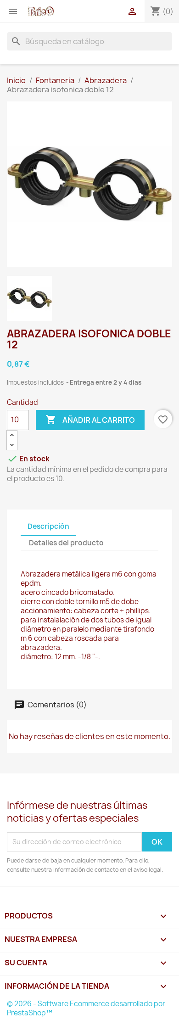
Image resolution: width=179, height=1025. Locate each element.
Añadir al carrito (90, 419)
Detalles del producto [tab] (66, 543)
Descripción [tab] (48, 526)
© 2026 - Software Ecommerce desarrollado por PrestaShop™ (86, 1008)
